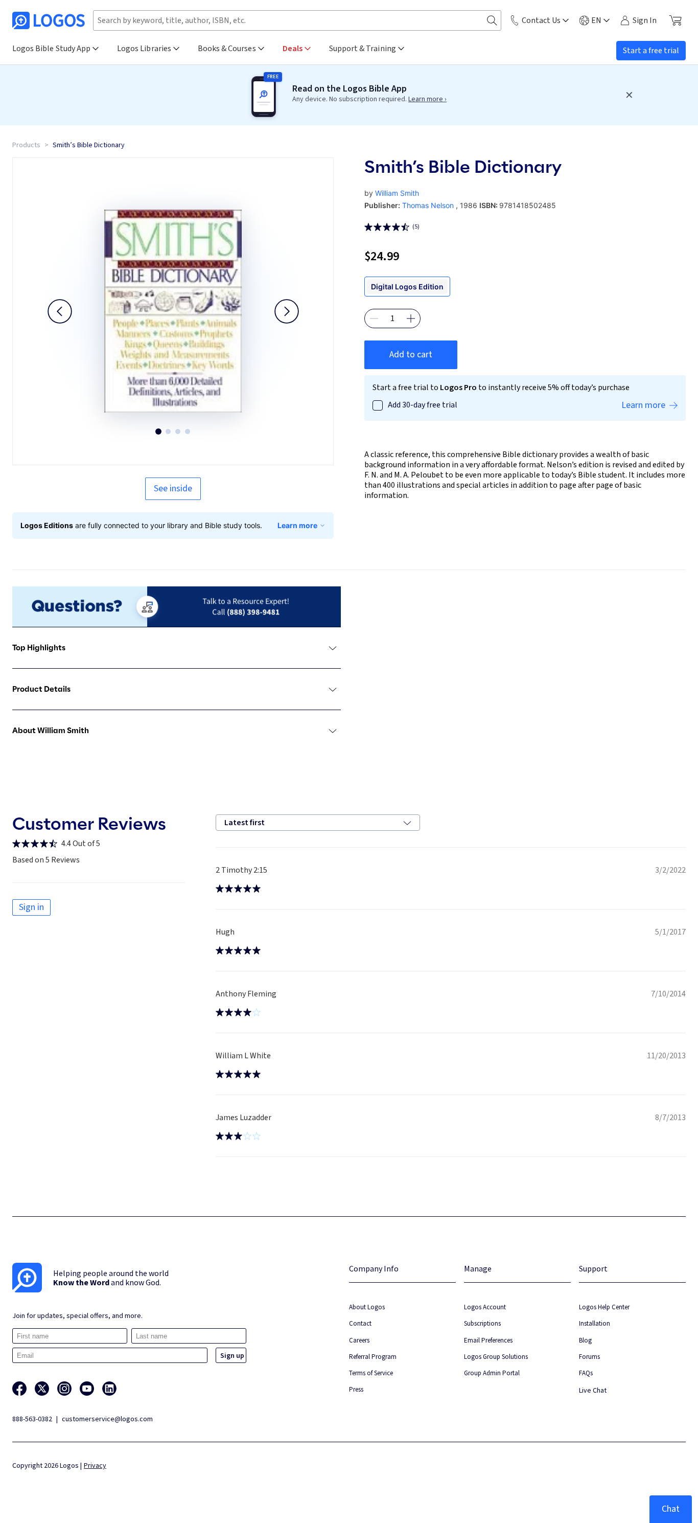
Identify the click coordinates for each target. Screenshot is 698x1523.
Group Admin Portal (492, 1373)
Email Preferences (488, 1340)
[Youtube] (87, 1388)
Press (356, 1389)
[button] (60, 311)
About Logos (367, 1307)
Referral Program (373, 1356)
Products (26, 145)
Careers (359, 1340)
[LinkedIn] (109, 1388)
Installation (594, 1323)
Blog (585, 1340)
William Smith (397, 193)
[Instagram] (64, 1388)
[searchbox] (297, 20)
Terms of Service (371, 1373)
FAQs (586, 1373)
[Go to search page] (492, 20)
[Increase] (411, 318)
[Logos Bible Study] (48, 20)
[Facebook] (19, 1388)
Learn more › (427, 99)
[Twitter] (42, 1388)
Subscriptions (482, 1323)
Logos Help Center (604, 1307)
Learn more (297, 525)
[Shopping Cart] (675, 20)
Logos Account (485, 1307)
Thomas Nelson (428, 205)
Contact (360, 1323)
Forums (589, 1356)
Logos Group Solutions (496, 1356)
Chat (671, 1509)
